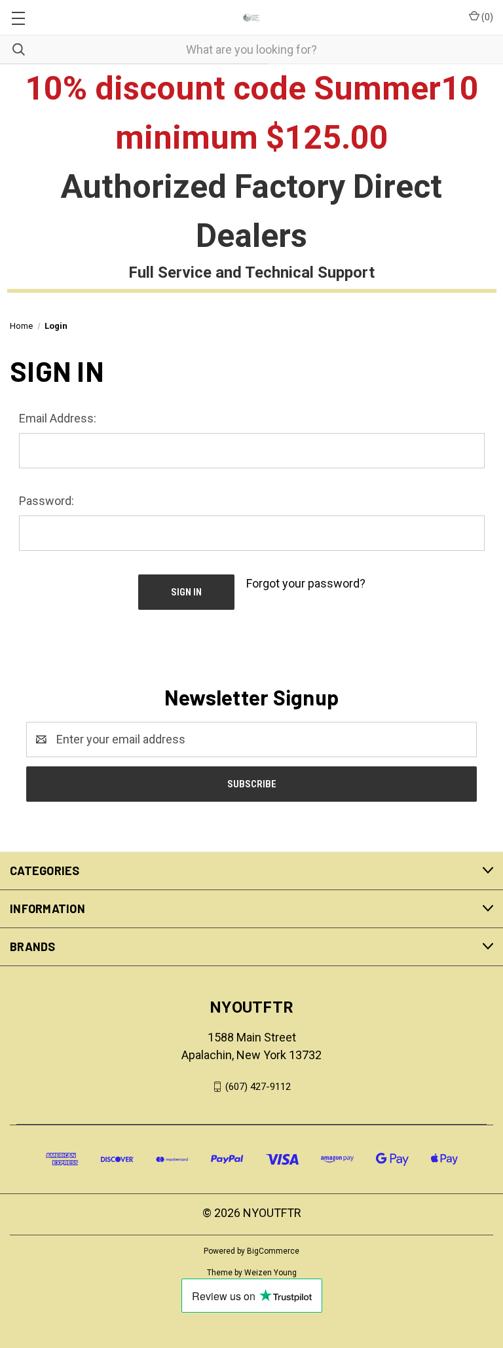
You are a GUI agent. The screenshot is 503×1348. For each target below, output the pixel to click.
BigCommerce (273, 1251)
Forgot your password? (305, 583)
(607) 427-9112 (258, 1087)
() (486, 17)
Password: (46, 501)
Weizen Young (270, 1272)
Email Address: (57, 418)
